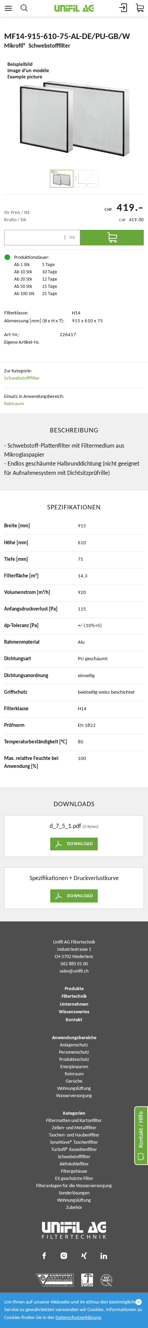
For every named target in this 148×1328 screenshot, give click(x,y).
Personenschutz (74, 1052)
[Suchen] (24, 8)
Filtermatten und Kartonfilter (74, 1120)
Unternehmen (74, 1004)
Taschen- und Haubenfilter (74, 1135)
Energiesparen (74, 1067)
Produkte (74, 989)
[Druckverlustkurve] (86, 178)
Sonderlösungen (74, 1193)
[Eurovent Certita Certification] (55, 1280)
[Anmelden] (123, 8)
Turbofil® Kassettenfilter (74, 1149)
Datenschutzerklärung (78, 1317)
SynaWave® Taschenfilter (74, 1142)
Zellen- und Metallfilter (74, 1128)
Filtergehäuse (74, 1171)
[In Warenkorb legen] (112, 237)
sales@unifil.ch (74, 971)
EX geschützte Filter (74, 1178)
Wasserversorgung (74, 1095)
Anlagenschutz (74, 1045)
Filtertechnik (74, 996)
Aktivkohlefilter (74, 1164)
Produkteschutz (74, 1059)
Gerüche (74, 1081)
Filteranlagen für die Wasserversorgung (74, 1186)
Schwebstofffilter (22, 378)
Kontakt (74, 1020)
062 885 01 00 (74, 964)
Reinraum (14, 404)
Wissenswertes (74, 1012)
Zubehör (74, 1207)
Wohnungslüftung (74, 1088)
